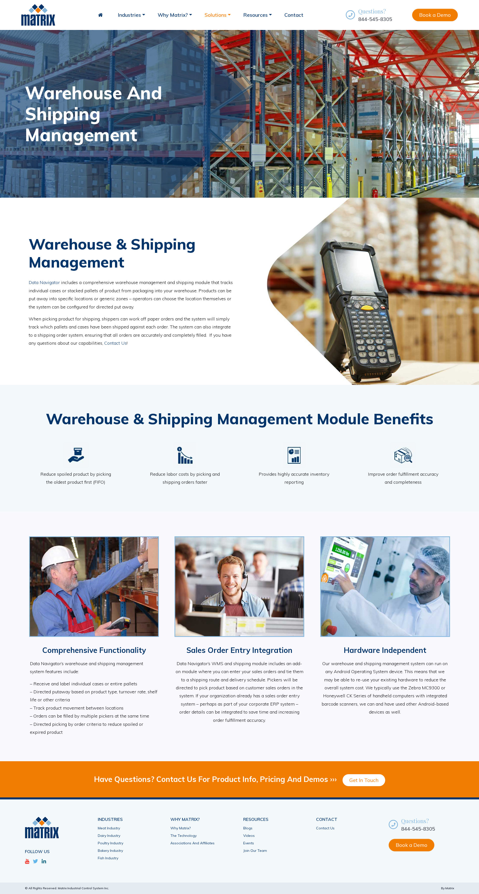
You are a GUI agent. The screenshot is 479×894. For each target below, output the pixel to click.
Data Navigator (44, 282)
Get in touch (363, 780)
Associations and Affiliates (192, 843)
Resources (255, 15)
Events (248, 843)
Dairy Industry (109, 835)
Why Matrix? (173, 15)
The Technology (183, 835)
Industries (129, 15)
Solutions (216, 15)
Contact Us (115, 343)
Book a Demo (435, 15)
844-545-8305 (375, 19)
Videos (249, 835)
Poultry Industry (110, 843)
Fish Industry (108, 858)
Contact (293, 15)
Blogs (247, 828)
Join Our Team (255, 850)
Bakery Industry (110, 850)
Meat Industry (109, 828)
